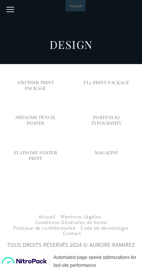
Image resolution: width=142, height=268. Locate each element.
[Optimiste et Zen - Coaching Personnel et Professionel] (75, 5)
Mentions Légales (81, 216)
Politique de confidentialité (44, 228)
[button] (10, 9)
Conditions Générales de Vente (71, 222)
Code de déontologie (105, 228)
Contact (72, 233)
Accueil (47, 216)
